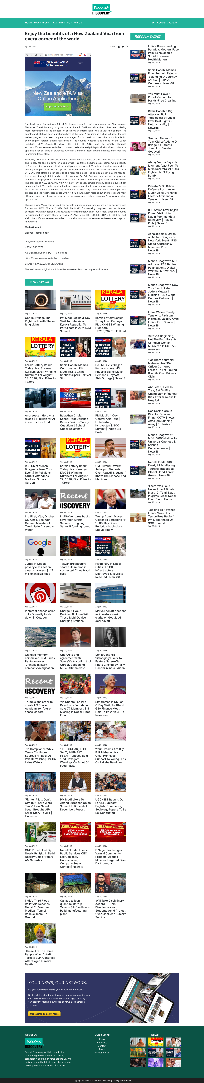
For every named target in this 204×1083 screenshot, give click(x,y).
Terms (102, 1049)
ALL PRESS (59, 22)
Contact (102, 1045)
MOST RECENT (42, 22)
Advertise (102, 1042)
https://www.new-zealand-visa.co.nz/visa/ (47, 258)
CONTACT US (74, 22)
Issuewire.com (76, 124)
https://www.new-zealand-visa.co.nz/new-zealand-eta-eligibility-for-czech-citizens (82, 179)
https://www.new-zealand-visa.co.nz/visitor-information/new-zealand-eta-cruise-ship (77, 218)
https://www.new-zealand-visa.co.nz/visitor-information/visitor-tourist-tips (67, 211)
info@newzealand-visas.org (39, 241)
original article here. (98, 269)
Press (102, 1039)
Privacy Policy (102, 1052)
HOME (28, 22)
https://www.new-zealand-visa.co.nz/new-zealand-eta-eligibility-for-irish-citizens (71, 147)
